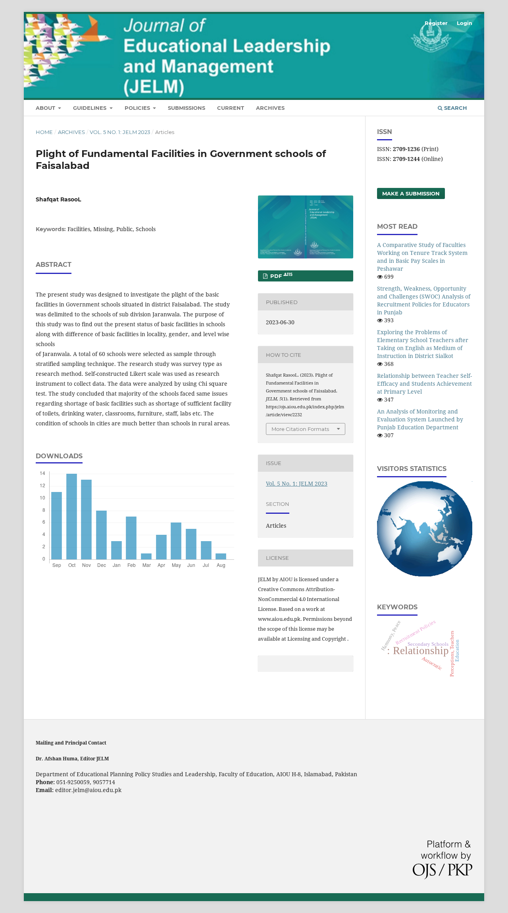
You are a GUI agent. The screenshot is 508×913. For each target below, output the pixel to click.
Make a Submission (411, 193)
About (46, 108)
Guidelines (90, 108)
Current (230, 108)
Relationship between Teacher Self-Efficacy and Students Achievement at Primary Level (424, 383)
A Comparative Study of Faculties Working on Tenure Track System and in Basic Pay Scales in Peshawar (422, 256)
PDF (280, 275)
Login (464, 23)
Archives (270, 108)
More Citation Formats (300, 429)
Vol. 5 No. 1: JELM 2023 (120, 132)
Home (44, 132)
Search (455, 108)
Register (436, 23)
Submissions (186, 108)
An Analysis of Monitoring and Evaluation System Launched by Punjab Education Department (420, 419)
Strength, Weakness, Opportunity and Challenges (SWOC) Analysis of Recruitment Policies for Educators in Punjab (423, 300)
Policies (138, 108)
